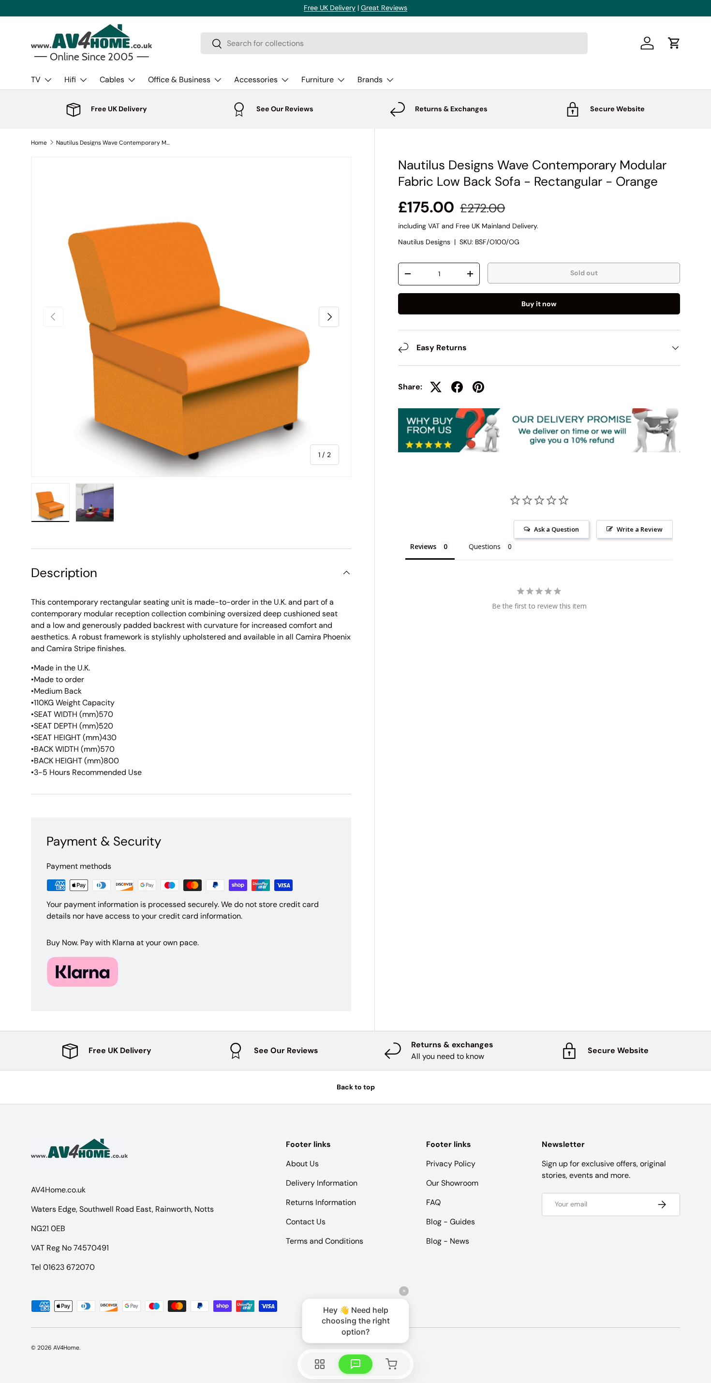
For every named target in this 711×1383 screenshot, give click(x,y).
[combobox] (394, 43)
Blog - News (447, 1241)
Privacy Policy (450, 1164)
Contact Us (306, 1222)
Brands (370, 79)
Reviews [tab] (423, 546)
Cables (112, 79)
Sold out (584, 272)
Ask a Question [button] (556, 529)
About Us (302, 1164)
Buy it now (539, 303)
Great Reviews (384, 7)
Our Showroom (452, 1183)
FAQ (433, 1202)
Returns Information (321, 1202)
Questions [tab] (485, 546)
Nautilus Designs (424, 241)
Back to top (356, 1087)
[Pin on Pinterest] (478, 387)
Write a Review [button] (640, 529)
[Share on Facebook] (457, 387)
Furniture (317, 79)
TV (36, 79)
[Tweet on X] (435, 387)
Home (39, 143)
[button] (674, 43)
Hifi (70, 79)
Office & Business (179, 79)
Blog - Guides (450, 1222)
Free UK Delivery (330, 7)
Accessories (256, 79)
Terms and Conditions (324, 1241)
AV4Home (66, 1348)
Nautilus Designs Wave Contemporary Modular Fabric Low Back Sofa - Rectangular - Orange (114, 143)
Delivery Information (321, 1183)
